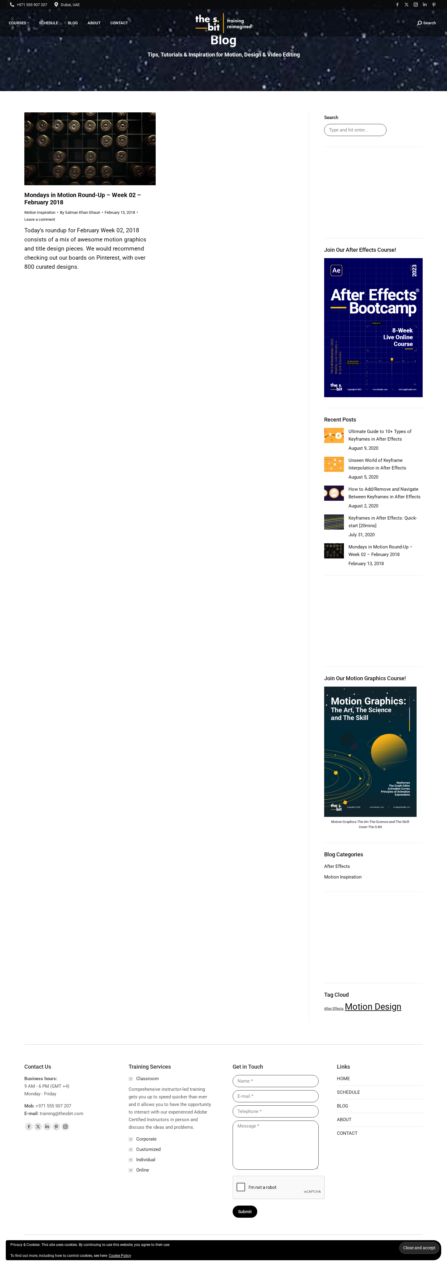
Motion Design (373, 1007)
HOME (343, 1078)
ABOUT (344, 1119)
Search (331, 117)
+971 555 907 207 (32, 4)
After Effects (337, 866)
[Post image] (334, 435)
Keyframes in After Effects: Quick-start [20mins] (382, 521)
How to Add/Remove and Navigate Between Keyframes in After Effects (384, 493)
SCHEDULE (348, 1092)
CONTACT (347, 1133)
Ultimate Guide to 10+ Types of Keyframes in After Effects (379, 435)
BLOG (342, 1106)
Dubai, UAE (70, 4)
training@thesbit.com (61, 1113)
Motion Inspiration (39, 212)
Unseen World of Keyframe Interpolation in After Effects (377, 464)
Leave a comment (39, 219)
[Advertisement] (373, 192)
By (80, 212)
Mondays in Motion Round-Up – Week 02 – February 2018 (380, 550)
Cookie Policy (120, 1256)
